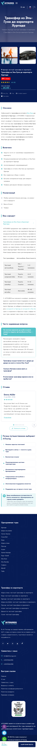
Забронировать (27, 744)
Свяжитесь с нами (7, 682)
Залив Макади (6, 552)
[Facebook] (3, 643)
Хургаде (3, 527)
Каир (2, 540)
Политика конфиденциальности (12, 689)
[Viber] (4, 726)
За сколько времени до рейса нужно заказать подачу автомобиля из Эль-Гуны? (17, 332)
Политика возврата (7, 692)
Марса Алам (5, 543)
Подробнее (7, 417)
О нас (3, 679)
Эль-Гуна (30, 113)
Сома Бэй (4, 537)
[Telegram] (4, 733)
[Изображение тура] (9, 55)
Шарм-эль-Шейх (6, 531)
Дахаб (3, 568)
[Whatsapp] (4, 739)
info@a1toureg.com (10, 656)
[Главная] (7, 3)
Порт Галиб (5, 555)
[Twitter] (7, 643)
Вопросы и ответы (7, 685)
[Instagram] (12, 643)
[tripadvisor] (18, 710)
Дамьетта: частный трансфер (11, 611)
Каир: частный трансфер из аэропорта (14, 596)
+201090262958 (8, 660)
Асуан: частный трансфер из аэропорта (15, 608)
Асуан (3, 549)
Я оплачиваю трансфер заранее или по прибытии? (18, 378)
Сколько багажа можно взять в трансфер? (15, 370)
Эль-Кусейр (5, 562)
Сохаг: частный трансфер (10, 614)
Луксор (3, 546)
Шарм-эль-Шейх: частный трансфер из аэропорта (18, 602)
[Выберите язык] (30, 7)
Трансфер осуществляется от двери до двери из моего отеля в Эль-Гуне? (18, 362)
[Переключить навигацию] (16, 3)
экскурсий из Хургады (13, 309)
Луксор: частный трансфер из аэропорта (15, 605)
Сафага (3, 565)
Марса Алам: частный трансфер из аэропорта (17, 593)
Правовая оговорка (7, 695)
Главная (4, 30)
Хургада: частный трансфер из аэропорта (21, 30)
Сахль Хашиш (5, 534)
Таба (2, 571)
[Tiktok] (22, 643)
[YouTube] (17, 643)
